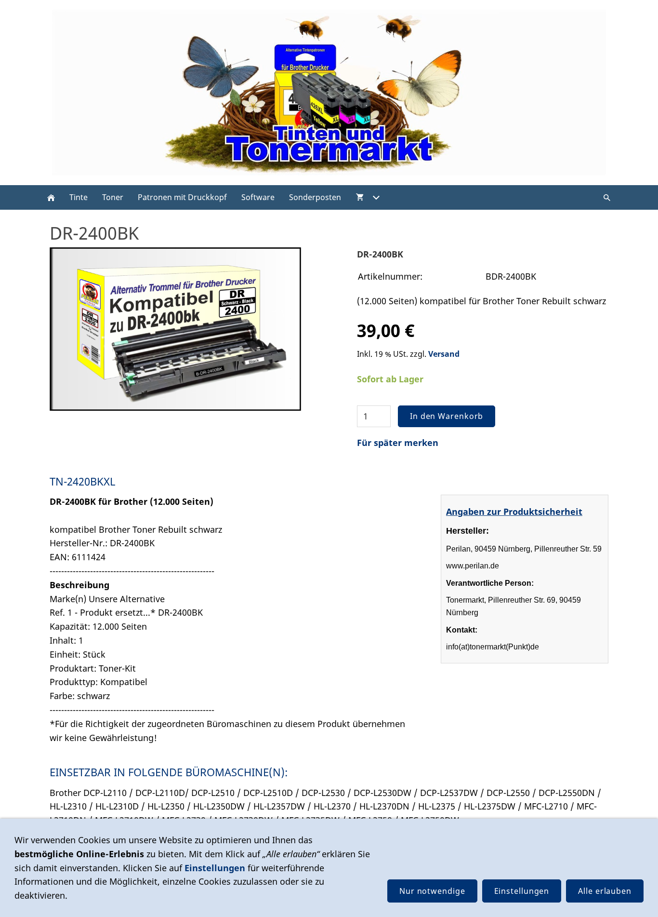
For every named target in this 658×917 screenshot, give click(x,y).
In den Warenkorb (446, 416)
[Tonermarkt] (51, 197)
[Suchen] (607, 197)
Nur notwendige (432, 891)
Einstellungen (214, 868)
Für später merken (397, 442)
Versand (444, 354)
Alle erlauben (605, 891)
